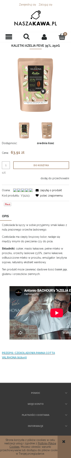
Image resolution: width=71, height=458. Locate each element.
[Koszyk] (62, 36)
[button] (9, 37)
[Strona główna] (35, 17)
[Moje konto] (44, 37)
